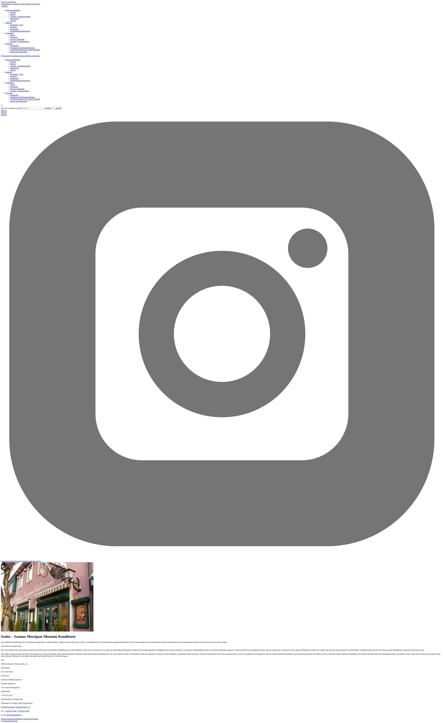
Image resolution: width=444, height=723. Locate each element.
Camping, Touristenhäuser (19, 42)
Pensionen (14, 37)
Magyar (4, 111)
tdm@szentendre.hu (14, 715)
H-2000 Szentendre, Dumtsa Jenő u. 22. (15, 707)
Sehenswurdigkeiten (13, 10)
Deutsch (4, 115)
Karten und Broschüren (18, 52)
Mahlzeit (9, 23)
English (3, 113)
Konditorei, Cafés (16, 25)
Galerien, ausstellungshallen (20, 17)
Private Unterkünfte (17, 39)
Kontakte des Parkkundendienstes (22, 48)
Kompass (9, 44)
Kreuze (12, 14)
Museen (13, 21)
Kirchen (13, 12)
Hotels (12, 35)
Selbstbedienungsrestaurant (20, 31)
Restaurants (14, 29)
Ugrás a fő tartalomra (8, 2)
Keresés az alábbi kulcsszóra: (11, 108)
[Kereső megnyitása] (2, 105)
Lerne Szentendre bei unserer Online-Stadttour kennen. (21, 561)
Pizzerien (13, 27)
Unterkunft (10, 33)
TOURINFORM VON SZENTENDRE (25, 50)
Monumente (14, 19)
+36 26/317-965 (10, 711)
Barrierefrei (14, 46)
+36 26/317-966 (23, 711)
